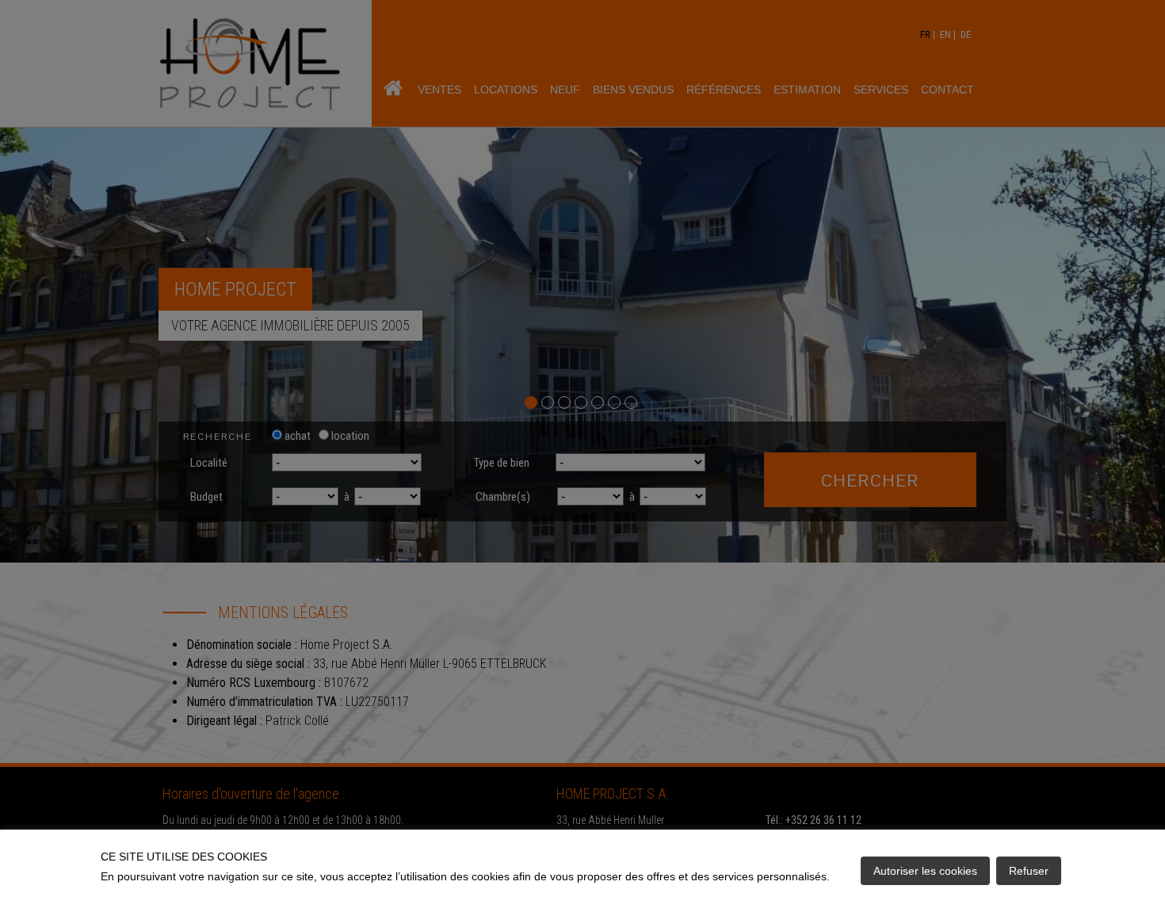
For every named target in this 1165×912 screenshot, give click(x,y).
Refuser (1028, 870)
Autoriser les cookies (925, 870)
